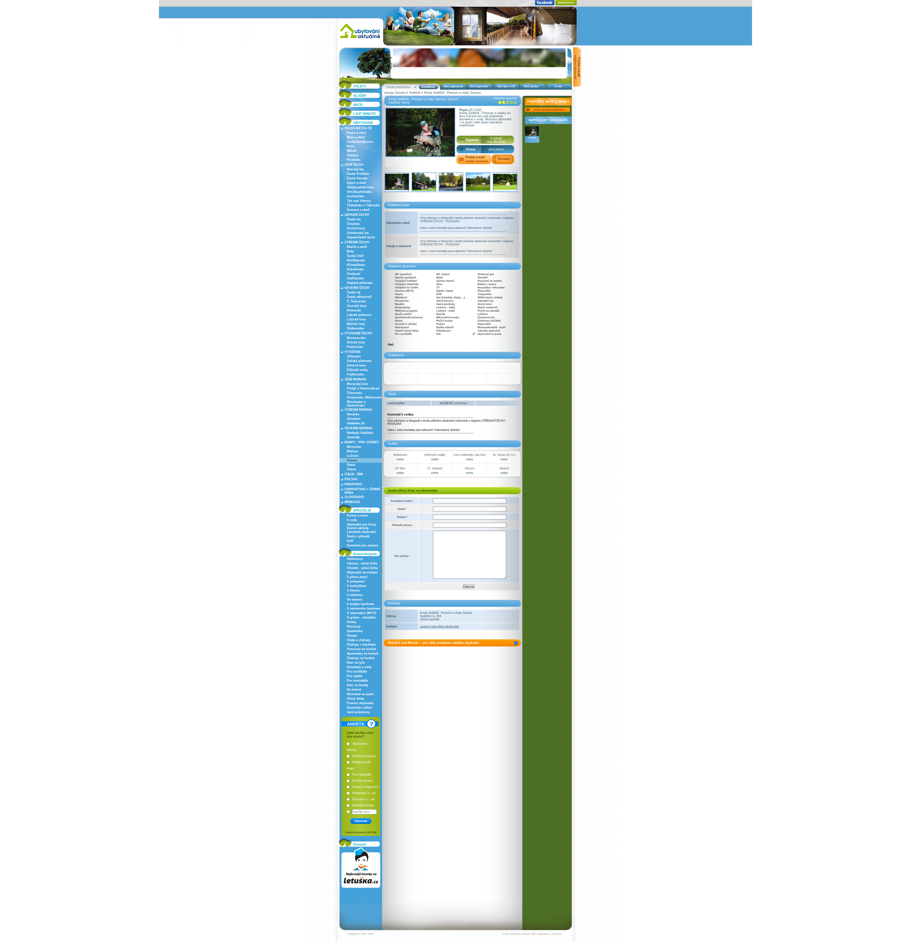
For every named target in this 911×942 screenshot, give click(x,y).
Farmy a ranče (357, 515)
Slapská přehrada (359, 283)
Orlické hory (356, 342)
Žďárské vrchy (357, 370)
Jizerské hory (357, 306)
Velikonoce (355, 559)
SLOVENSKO (354, 497)
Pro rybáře (354, 676)
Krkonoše (354, 310)
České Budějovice (360, 141)
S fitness (353, 590)
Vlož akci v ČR (506, 86)
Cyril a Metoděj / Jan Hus (469, 455)
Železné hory (356, 365)
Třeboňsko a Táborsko (363, 205)
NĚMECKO (352, 502)
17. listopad (434, 468)
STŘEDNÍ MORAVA (358, 409)
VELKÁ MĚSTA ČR (358, 128)
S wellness (355, 595)
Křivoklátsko (356, 265)
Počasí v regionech (365, 787)
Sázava (352, 460)
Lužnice (352, 455)
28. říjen (400, 468)
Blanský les (355, 169)
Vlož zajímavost (453, 86)
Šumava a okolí (358, 210)
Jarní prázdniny (358, 712)
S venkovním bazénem (363, 608)
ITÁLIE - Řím (353, 474)
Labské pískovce (359, 315)
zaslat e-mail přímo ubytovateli (439, 626)
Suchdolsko (355, 196)
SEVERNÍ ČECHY (357, 288)
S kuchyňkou (356, 586)
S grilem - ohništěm (361, 617)
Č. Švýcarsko (356, 301)
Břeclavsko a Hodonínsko (356, 403)
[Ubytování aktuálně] (360, 39)
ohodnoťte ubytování (505, 98)
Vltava (351, 469)
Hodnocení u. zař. (364, 793)
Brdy (350, 251)
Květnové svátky (434, 455)
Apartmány (355, 631)
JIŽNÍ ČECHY (354, 164)
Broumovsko (356, 338)
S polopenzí (356, 581)
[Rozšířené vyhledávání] (428, 87)
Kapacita (472, 140)
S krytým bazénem (360, 604)
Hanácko (353, 414)
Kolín (351, 146)
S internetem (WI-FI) (361, 613)
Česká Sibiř (355, 256)
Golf (350, 541)
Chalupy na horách (361, 658)
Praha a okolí (356, 132)
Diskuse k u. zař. (364, 799)
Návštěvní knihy (363, 805)
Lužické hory (356, 319)
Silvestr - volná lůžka (362, 568)
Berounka (354, 446)
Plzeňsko (353, 160)
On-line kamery (362, 780)
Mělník (352, 150)
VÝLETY (359, 86)
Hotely (351, 622)
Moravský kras (357, 384)
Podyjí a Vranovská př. (363, 388)
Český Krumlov (358, 173)
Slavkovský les (358, 233)
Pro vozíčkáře (357, 671)
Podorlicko (355, 347)
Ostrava (352, 155)
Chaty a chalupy (358, 640)
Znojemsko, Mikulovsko (364, 397)
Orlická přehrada (359, 192)
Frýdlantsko (355, 374)
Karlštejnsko (356, 260)
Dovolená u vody (359, 667)
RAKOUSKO (353, 484)
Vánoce (469, 468)
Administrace (566, 2)
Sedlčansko (355, 278)
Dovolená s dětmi (359, 707)
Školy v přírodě (358, 536)
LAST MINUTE (364, 113)
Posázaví (353, 274)
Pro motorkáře (357, 680)
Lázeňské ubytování (361, 532)
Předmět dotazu (402, 525)
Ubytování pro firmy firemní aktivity (361, 526)
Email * (402, 509)
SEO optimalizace (541, 934)
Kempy (352, 635)
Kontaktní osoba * (402, 500)
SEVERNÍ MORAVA (358, 428)
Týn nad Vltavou (359, 201)
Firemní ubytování (360, 703)
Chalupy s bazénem (361, 644)
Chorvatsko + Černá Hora (362, 490)
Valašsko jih (356, 423)
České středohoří (359, 297)
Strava (470, 149)
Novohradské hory (360, 187)
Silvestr (504, 468)
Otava (351, 464)
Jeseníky (353, 437)
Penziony (354, 626)
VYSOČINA (352, 352)
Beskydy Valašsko (360, 432)
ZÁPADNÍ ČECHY (356, 215)
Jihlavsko (354, 356)
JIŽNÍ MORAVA (355, 379)
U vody (352, 520)
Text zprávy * (402, 555)
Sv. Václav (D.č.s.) (504, 455)
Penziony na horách (361, 649)
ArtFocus (557, 934)
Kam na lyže (356, 662)
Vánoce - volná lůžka (362, 563)
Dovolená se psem (360, 694)
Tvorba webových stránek (516, 934)
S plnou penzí (357, 577)
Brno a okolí (356, 137)
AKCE (358, 104)
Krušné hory (356, 228)
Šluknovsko (355, 328)
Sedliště (414, 92)
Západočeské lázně (361, 237)
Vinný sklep (355, 698)
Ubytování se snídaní (362, 572)
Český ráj (353, 292)
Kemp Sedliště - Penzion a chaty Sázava (452, 92)
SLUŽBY (360, 95)
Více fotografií (362, 774)
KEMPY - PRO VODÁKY (361, 442)
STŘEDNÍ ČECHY (357, 242)
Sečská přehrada (359, 361)
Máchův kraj (356, 324)
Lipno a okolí (356, 183)
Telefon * (402, 517)
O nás (558, 86)
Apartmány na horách (362, 653)
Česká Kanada (357, 178)
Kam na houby (357, 685)
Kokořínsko (355, 269)
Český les (354, 219)
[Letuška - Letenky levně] (360, 867)
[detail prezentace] (516, 643)
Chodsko (353, 224)
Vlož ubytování (478, 86)
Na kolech (354, 689)
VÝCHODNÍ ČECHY (358, 333)
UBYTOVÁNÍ (363, 123)
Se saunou (355, 599)
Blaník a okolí (357, 247)
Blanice (352, 451)
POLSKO (351, 479)
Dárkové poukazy (364, 756)
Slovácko (353, 418)
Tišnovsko (354, 393)
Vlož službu (531, 86)
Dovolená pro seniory (362, 545)
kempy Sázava (395, 92)
